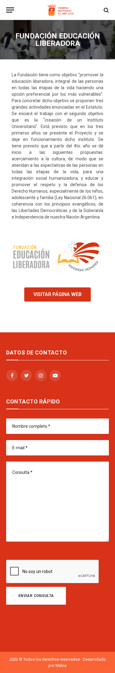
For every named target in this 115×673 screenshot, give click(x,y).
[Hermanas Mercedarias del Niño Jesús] (60, 10)
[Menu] (10, 10)
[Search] (105, 10)
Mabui (61, 665)
